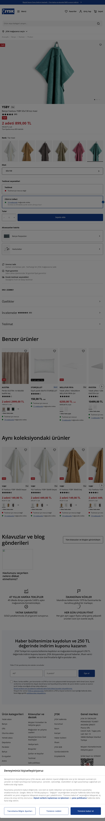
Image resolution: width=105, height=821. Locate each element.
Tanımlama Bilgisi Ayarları (19, 811)
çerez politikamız (79, 798)
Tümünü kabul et (86, 811)
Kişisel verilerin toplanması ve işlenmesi (51, 798)
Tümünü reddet (53, 811)
